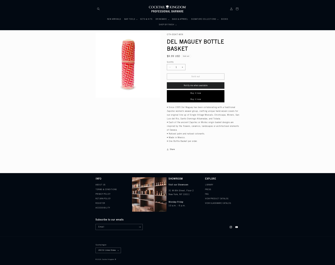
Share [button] (172, 149)
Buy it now (195, 93)
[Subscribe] (140, 227)
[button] (98, 9)
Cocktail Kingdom (108, 259)
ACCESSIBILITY (103, 208)
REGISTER (100, 203)
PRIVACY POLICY (103, 194)
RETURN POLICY (103, 199)
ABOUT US (100, 185)
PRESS (208, 189)
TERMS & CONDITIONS (106, 189)
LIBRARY (209, 185)
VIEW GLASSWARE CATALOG (218, 203)
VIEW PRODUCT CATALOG (216, 199)
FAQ (207, 194)
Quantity (170, 62)
